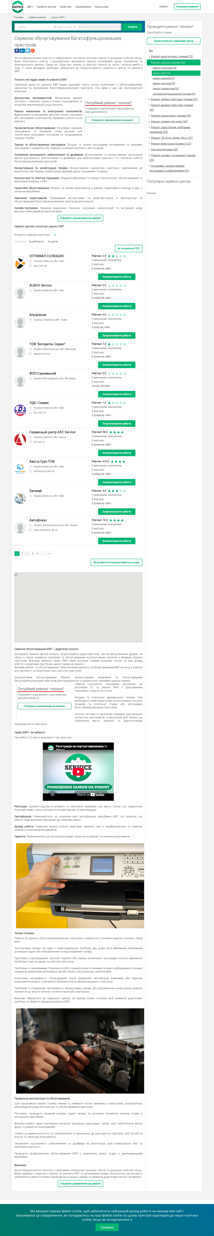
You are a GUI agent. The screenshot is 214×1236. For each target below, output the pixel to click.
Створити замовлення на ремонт (80, 218)
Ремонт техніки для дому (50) (169, 121)
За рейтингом (36, 241)
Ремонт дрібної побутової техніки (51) (174, 99)
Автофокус (38, 520)
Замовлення (83, 6)
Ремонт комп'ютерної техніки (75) (172, 56)
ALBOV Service (40, 285)
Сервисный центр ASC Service (52, 432)
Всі (151, 50)
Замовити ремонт (187, 6)
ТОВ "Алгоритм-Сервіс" (47, 344)
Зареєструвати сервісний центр (173, 41)
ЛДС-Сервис (39, 403)
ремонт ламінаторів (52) (166, 88)
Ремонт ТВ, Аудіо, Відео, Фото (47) (172, 137)
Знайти (132, 27)
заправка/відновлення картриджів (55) (174, 94)
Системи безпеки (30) (164, 149)
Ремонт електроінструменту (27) (171, 143)
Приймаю (107, 1227)
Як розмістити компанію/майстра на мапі (116, 562)
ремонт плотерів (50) (164, 83)
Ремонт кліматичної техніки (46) (171, 115)
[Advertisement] (173, 217)
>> (48, 553)
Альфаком (37, 315)
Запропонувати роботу (116, 276)
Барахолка (101, 6)
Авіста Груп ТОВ (42, 461)
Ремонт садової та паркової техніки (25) (172, 158)
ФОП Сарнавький (42, 373)
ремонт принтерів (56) (165, 68)
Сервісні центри (46, 6)
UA (29, 6)
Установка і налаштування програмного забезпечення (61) (169, 168)
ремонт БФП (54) (162, 73)
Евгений (35, 491)
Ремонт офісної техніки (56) (168, 62)
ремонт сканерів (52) (164, 78)
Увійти (163, 6)
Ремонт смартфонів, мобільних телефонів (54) (169, 130)
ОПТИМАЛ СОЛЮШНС (46, 256)
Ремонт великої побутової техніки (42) (171, 108)
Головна (18, 17)
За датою (53, 241)
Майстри (65, 6)
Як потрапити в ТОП (129, 248)
